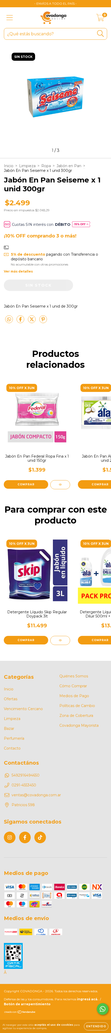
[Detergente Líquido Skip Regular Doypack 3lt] (60, 640)
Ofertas (10, 699)
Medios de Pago (74, 696)
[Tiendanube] (20, 1013)
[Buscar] (100, 34)
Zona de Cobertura (76, 715)
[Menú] (9, 17)
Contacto (12, 748)
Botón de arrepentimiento (27, 1004)
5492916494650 (25, 775)
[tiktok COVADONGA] (40, 837)
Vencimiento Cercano (23, 708)
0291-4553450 (24, 785)
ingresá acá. (87, 999)
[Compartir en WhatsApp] (9, 319)
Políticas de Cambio (77, 705)
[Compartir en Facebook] (21, 321)
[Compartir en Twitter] (32, 321)
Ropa (46, 166)
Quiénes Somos (73, 676)
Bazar (9, 728)
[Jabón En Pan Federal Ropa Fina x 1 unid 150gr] (60, 484)
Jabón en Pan (69, 166)
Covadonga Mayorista (79, 725)
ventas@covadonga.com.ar (36, 795)
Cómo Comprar (73, 686)
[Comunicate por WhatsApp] (102, 1009)
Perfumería (14, 738)
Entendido (96, 1026)
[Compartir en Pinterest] (43, 321)
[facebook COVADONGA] (25, 837)
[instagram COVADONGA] (9, 837)
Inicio (8, 166)
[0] (100, 19)
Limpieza (27, 166)
